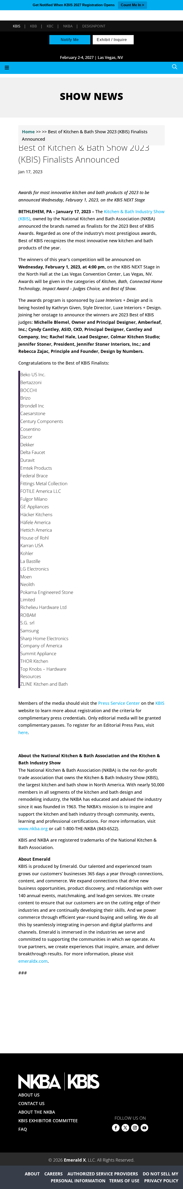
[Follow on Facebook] (116, 1128)
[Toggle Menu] (91, 68)
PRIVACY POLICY (161, 1181)
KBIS (16, 26)
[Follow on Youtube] (144, 1128)
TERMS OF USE (124, 1181)
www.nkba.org (33, 828)
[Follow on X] (125, 1128)
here (23, 732)
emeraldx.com (33, 961)
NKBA (67, 26)
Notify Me (70, 40)
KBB (33, 26)
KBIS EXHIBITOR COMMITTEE (48, 1120)
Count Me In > (132, 5)
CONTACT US (31, 1103)
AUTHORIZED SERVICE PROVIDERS (102, 1174)
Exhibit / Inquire (112, 40)
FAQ (22, 1129)
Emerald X (75, 1160)
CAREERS (53, 1174)
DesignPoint (93, 26)
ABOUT (32, 1174)
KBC (50, 26)
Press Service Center (119, 703)
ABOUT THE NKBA (36, 1112)
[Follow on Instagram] (135, 1128)
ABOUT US (29, 1095)
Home (28, 131)
